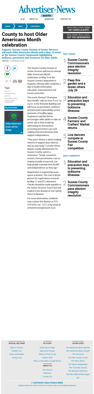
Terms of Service (39, 385)
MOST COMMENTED (71, 155)
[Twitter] (15, 68)
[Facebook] (7, 68)
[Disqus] (32, 243)
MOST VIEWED (69, 54)
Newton (5, 61)
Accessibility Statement (67, 385)
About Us (33, 19)
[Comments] (7, 74)
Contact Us (65, 19)
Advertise (49, 19)
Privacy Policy (52, 385)
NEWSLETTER (72, 3)
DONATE (86, 3)
